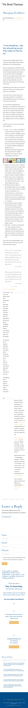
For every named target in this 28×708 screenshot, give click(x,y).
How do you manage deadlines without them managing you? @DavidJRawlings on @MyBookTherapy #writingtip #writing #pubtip (13, 257)
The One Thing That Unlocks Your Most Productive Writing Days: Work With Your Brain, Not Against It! (13, 686)
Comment (7, 517)
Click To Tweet (18, 266)
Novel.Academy (14, 699)
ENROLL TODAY (14, 646)
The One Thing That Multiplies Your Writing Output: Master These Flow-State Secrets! (13, 675)
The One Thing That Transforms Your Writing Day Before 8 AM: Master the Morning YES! (14, 680)
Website (5, 551)
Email (4, 543)
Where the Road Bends (9, 289)
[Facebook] (2, 7)
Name (4, 535)
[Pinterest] (10, 7)
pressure (22, 499)
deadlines (11, 499)
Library (8, 699)
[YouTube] (6, 7)
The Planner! (22, 699)
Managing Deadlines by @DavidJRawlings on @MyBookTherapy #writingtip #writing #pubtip (13, 276)
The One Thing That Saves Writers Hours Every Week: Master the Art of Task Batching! (14, 670)
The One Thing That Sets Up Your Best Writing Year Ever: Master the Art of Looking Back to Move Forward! (14, 664)
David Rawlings (5, 499)
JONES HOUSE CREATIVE (17, 705)
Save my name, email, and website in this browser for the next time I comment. (14, 558)
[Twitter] (4, 7)
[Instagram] (8, 7)
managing (17, 499)
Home (4, 699)
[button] (24, 3)
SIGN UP (14, 622)
